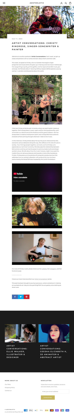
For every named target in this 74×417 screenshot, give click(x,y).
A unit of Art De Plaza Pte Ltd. (14, 412)
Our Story (8, 384)
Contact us (8, 390)
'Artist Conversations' (41, 279)
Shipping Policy (10, 387)
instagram (53, 269)
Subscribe (48, 397)
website (44, 269)
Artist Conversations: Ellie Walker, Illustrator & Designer (17, 351)
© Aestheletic (10, 409)
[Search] (66, 3)
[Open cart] (70, 3)
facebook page (16, 271)
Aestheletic (38, 283)
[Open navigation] (4, 3)
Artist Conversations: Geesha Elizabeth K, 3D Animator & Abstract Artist (53, 351)
